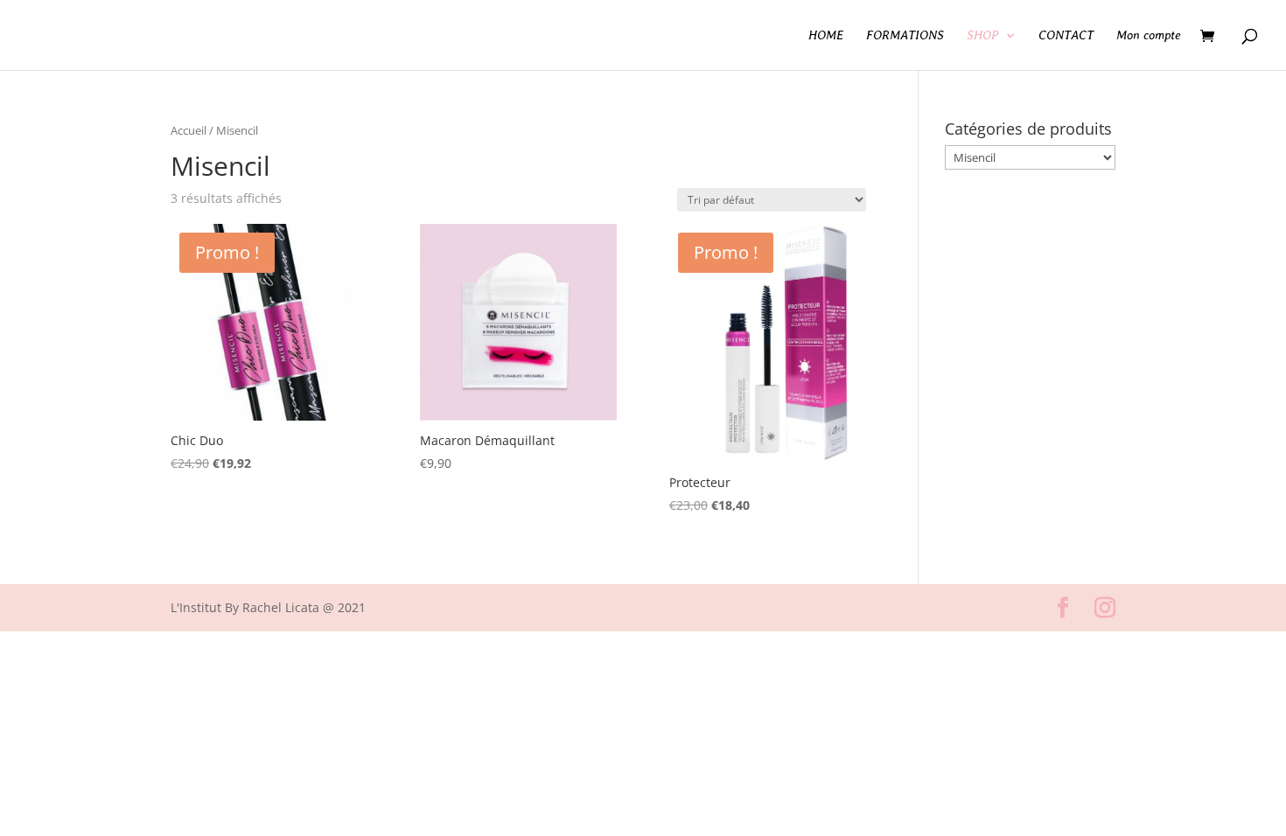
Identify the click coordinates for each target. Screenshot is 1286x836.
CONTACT (1066, 35)
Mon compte (1148, 35)
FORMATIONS (905, 35)
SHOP (982, 35)
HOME (825, 35)
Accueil (188, 130)
